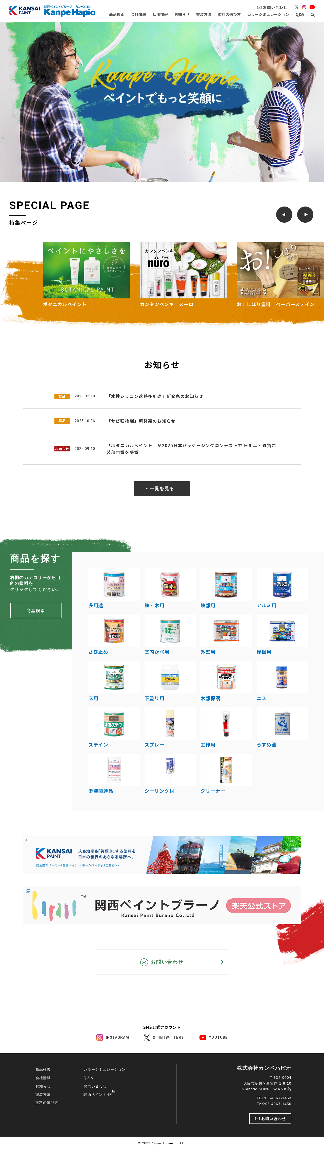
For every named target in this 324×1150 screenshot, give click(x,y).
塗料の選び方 (229, 14)
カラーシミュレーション (268, 14)
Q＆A (88, 1078)
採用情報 (160, 14)
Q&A (300, 14)
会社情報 (138, 14)
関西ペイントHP (98, 1094)
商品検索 (116, 14)
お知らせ (182, 14)
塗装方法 (203, 14)
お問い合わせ (95, 1086)
